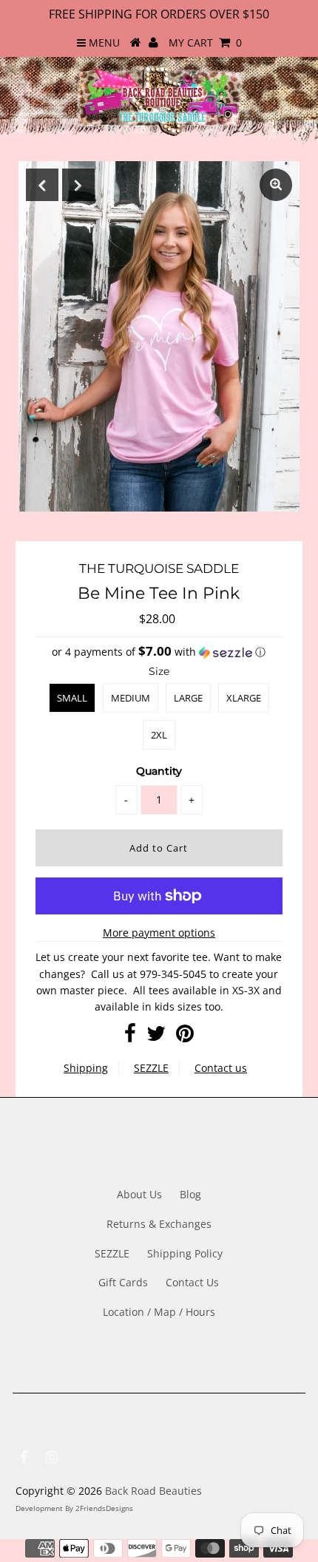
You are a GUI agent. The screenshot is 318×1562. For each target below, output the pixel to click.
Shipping (86, 1068)
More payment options (159, 933)
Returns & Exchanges (159, 1224)
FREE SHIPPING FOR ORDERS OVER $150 (159, 14)
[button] (158, 652)
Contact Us (192, 1282)
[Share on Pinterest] (185, 1037)
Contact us (220, 1068)
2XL (159, 734)
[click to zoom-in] (276, 185)
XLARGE (243, 697)
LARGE (188, 697)
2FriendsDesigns (104, 1508)
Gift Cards (123, 1282)
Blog (190, 1194)
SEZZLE (151, 1068)
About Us (139, 1194)
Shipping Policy (185, 1253)
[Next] (78, 185)
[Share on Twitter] (156, 1037)
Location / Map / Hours (159, 1312)
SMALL (72, 697)
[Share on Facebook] (130, 1037)
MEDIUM (130, 697)
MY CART (205, 42)
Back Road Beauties (153, 1491)
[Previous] (42, 185)
